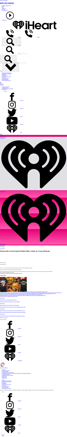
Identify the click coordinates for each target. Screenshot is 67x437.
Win (2, 7)
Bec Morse (4, 74)
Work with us (4, 89)
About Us (3, 369)
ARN (3, 434)
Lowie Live (4, 77)
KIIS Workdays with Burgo (6, 73)
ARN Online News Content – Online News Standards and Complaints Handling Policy (16, 373)
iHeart (3, 435)
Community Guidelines (6, 374)
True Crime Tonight (5, 78)
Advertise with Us (5, 10)
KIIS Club (4, 9)
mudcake (16, 273)
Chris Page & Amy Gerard (6, 76)
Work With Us (4, 378)
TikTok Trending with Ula (6, 80)
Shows (3, 6)
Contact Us (2, 84)
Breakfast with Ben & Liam (6, 5)
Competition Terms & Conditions (7, 88)
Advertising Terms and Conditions (7, 372)
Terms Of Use (4, 377)
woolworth (20, 273)
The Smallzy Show (5, 79)
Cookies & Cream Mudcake (4, 273)
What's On (4, 8)
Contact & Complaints (5, 86)
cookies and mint (12, 273)
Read (1, 83)
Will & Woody (4, 75)
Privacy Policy (4, 376)
